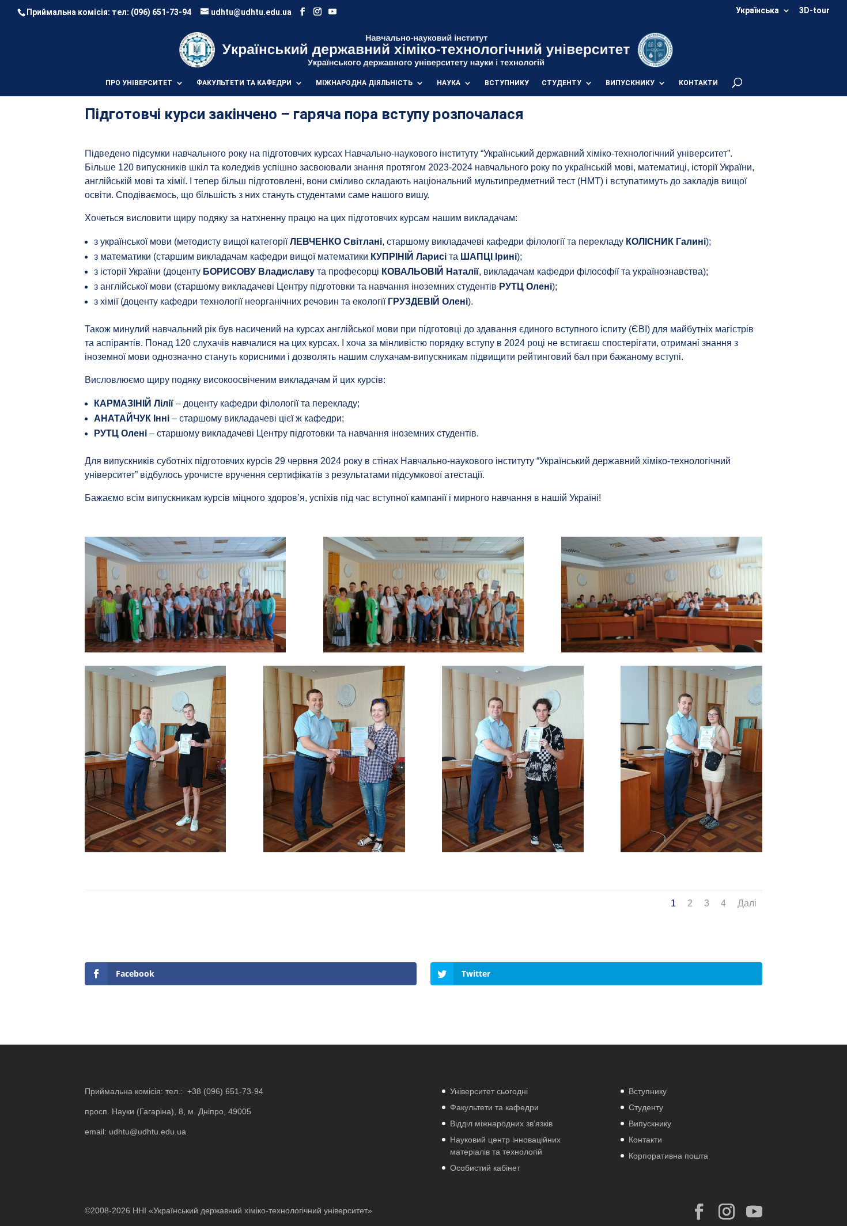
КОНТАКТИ (698, 83)
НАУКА (448, 83)
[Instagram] (317, 11)
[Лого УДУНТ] (654, 49)
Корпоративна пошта (668, 1155)
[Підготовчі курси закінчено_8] (691, 852)
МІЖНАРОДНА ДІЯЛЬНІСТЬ (364, 83)
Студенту (646, 1107)
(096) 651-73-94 (161, 12)
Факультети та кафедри (494, 1107)
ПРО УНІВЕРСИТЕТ (138, 83)
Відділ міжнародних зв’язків (501, 1123)
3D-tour (814, 10)
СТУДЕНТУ (561, 83)
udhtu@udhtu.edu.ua (147, 1131)
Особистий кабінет (485, 1167)
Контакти (645, 1139)
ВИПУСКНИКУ (630, 83)
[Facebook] (302, 11)
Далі (747, 903)
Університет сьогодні (489, 1091)
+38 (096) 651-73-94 (225, 1091)
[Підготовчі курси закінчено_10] (512, 852)
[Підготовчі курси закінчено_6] (333, 852)
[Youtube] (332, 11)
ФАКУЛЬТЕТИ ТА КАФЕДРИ (244, 83)
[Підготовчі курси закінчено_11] (155, 852)
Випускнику (650, 1123)
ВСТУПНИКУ (507, 83)
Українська (757, 10)
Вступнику (648, 1091)
